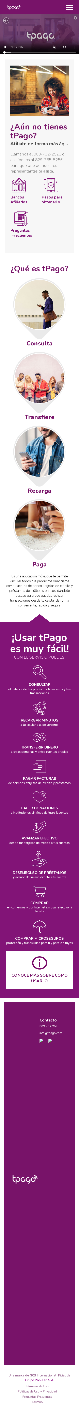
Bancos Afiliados (18, 199)
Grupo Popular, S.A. (39, 1380)
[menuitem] (67, 7)
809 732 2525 (49, 1026)
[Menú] (67, 7)
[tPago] (33, 7)
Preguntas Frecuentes (22, 233)
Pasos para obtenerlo (54, 199)
